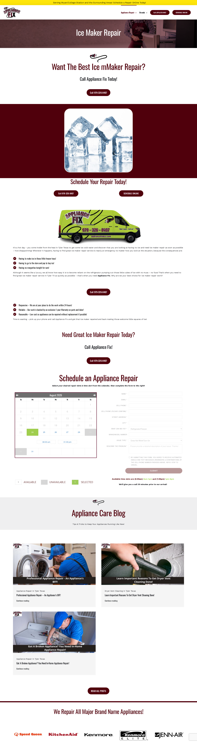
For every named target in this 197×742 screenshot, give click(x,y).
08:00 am (46, 442)
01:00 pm (67, 442)
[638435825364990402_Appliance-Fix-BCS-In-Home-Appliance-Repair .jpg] (54, 612)
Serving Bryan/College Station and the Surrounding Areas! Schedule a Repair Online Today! (99, 2)
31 (32, 451)
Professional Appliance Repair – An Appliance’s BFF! (38, 595)
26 (56, 432)
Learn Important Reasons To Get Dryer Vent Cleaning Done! (129, 595)
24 (32, 432)
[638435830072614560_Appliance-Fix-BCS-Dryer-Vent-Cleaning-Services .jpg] (142, 544)
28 (79, 432)
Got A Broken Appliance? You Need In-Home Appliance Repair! (42, 663)
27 (67, 432)
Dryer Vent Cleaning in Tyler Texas (120, 591)
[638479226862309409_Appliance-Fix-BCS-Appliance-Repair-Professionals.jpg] (54, 544)
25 (44, 432)
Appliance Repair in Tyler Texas (30, 591)
